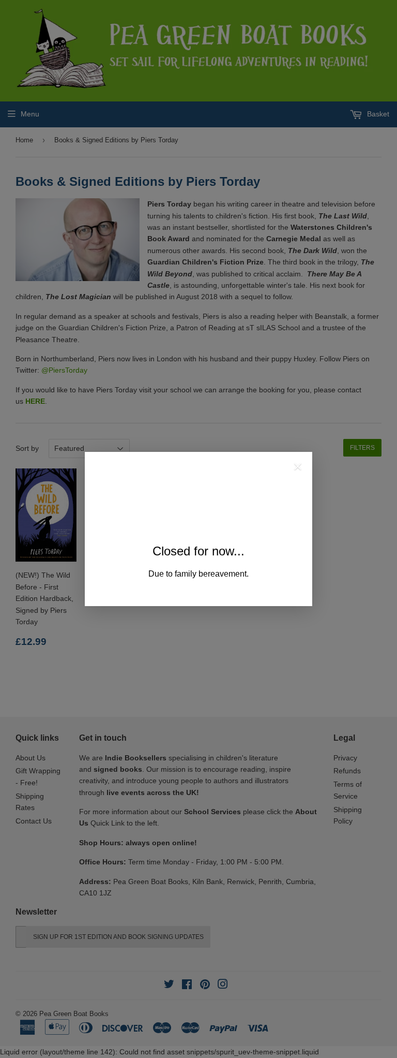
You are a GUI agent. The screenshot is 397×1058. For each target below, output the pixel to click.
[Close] (298, 468)
